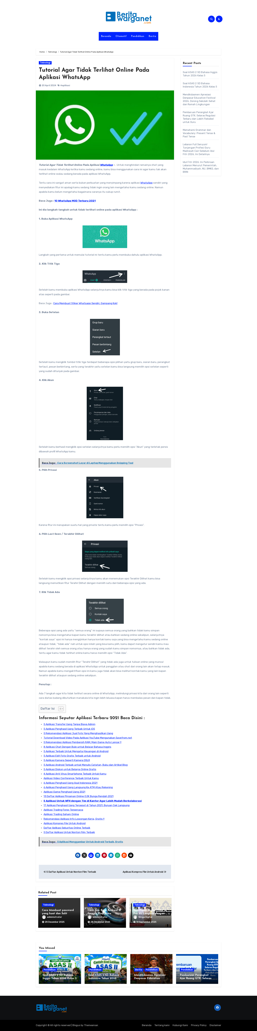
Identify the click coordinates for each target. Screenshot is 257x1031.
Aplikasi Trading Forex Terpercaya (63, 809)
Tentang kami (162, 1025)
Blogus (76, 1025)
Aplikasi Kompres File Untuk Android (65, 823)
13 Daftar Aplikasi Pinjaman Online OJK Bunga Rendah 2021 (78, 796)
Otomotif (121, 36)
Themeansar (91, 1025)
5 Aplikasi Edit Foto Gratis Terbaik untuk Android (72, 755)
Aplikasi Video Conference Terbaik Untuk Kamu (71, 778)
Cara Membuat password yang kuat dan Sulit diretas (58, 913)
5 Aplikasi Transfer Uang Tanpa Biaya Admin (69, 724)
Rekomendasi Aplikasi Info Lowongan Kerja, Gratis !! (74, 818)
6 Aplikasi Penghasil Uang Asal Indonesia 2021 (70, 782)
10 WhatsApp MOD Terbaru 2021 (75, 200)
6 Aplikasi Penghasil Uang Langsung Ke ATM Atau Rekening (78, 787)
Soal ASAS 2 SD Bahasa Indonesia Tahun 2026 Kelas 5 (103, 978)
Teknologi (45, 62)
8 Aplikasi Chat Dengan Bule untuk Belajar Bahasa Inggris (77, 746)
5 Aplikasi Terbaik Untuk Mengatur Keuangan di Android (76, 751)
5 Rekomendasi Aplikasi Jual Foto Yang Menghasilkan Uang (78, 733)
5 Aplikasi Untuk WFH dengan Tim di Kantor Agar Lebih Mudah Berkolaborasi (93, 800)
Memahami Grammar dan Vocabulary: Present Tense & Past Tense (199, 133)
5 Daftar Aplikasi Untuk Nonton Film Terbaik (69, 832)
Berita (152, 36)
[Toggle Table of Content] (59, 708)
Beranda (106, 36)
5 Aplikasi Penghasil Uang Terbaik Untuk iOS (69, 728)
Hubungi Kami (180, 1025)
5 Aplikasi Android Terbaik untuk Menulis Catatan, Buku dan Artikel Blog (86, 764)
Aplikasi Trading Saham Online (61, 814)
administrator (54, 917)
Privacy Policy (199, 1025)
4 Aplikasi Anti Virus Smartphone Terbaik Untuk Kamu (75, 773)
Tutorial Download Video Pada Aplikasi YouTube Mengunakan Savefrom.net (88, 737)
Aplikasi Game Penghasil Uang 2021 (64, 791)
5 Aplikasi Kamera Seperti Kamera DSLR (67, 760)
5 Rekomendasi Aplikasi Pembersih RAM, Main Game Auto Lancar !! (82, 742)
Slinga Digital (145, 917)
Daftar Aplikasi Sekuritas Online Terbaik (67, 827)
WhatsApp (106, 164)
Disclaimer (215, 1025)
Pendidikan (137, 36)
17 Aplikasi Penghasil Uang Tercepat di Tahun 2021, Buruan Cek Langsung (87, 805)
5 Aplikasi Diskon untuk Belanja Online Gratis (70, 769)
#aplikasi (65, 85)
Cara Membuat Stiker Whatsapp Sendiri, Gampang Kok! (85, 303)
